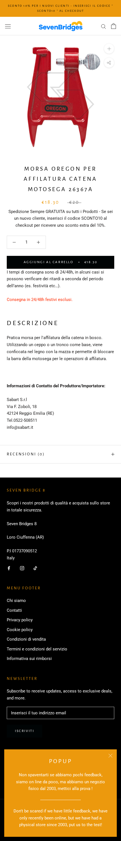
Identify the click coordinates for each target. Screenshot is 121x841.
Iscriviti (24, 731)
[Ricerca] (103, 26)
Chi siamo (16, 600)
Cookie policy (20, 629)
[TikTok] (35, 568)
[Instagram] (22, 568)
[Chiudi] (110, 756)
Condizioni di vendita (26, 639)
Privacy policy (20, 619)
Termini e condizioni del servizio (37, 649)
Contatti (14, 610)
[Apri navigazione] (8, 26)
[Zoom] (109, 49)
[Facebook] (9, 568)
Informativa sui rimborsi (29, 658)
